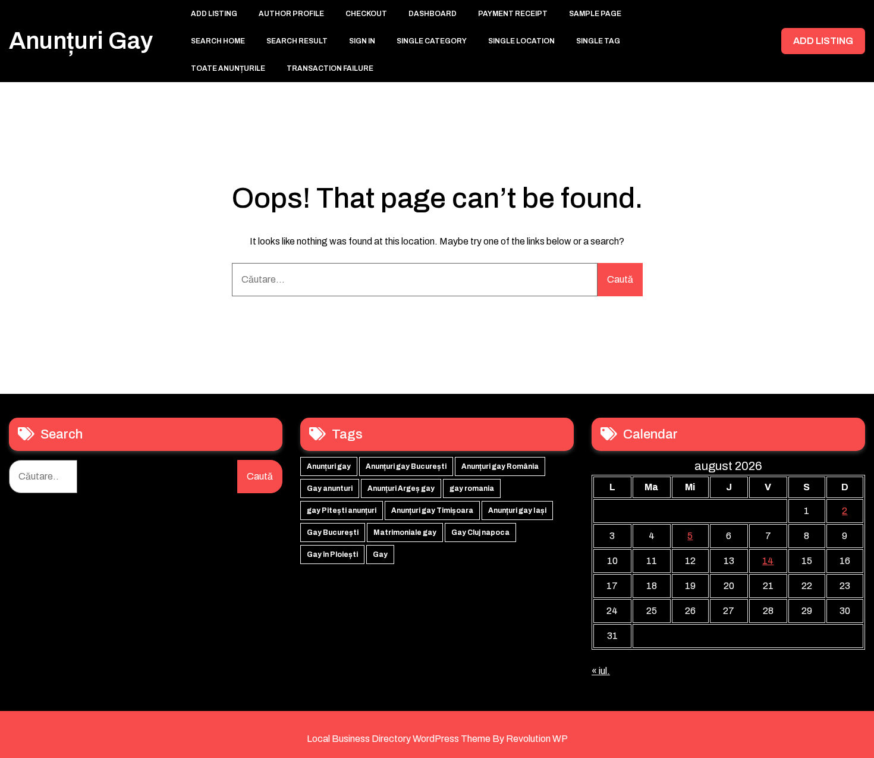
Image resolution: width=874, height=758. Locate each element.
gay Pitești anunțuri (341, 510)
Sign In (362, 41)
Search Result (297, 41)
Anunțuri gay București (406, 466)
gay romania (471, 488)
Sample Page (595, 14)
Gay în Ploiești (332, 554)
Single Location (521, 41)
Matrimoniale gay (404, 532)
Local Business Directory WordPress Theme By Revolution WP (437, 739)
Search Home (218, 41)
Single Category (432, 41)
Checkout (366, 14)
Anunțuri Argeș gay (401, 488)
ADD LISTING (823, 41)
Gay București (333, 532)
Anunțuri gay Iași (517, 510)
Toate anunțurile (228, 68)
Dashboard (432, 14)
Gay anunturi (330, 488)
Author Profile (291, 14)
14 (768, 561)
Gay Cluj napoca (480, 532)
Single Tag (598, 41)
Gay (380, 554)
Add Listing (214, 14)
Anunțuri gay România (500, 466)
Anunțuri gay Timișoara (432, 510)
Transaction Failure (330, 68)
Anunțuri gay (81, 41)
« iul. (601, 671)
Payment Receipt (513, 14)
